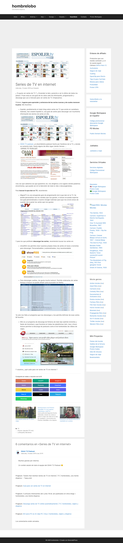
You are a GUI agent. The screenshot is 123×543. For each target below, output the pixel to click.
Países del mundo (96, 341)
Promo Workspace (96, 17)
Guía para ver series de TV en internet (37, 486)
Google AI (58, 380)
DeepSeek (58, 385)
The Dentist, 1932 (96, 213)
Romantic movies (96, 316)
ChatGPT (40, 380)
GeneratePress (72, 540)
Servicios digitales (96, 167)
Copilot (41, 389)
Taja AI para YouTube (97, 79)
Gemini (24, 385)
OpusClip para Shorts (97, 76)
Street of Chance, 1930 (98, 267)
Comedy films (95, 291)
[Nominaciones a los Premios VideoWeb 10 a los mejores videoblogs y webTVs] (49, 414)
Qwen (58, 389)
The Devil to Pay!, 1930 (98, 243)
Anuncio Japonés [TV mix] (25, 430)
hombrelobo (24, 6)
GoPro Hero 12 (101, 65)
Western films (95, 324)
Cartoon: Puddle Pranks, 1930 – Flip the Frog (98, 230)
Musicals (93, 310)
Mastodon (93, 184)
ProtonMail (94, 85)
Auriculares (94, 68)
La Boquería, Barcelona (24, 432)
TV (18, 428)
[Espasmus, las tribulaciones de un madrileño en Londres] (70, 412)
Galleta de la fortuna (97, 344)
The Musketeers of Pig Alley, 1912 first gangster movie (98, 262)
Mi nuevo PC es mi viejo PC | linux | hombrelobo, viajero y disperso (47, 514)
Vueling (92, 74)
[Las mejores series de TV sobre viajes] (26, 412)
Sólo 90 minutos (96, 352)
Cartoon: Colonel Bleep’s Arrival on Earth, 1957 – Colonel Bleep (98, 238)
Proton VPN (94, 87)
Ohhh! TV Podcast (28, 451)
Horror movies (95, 307)
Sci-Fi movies (95, 318)
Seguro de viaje (95, 71)
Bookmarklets (95, 357)
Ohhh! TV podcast (26, 144)
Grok (40, 394)
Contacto (84, 17)
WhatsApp (24, 398)
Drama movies (95, 299)
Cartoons (93, 289)
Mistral (24, 389)
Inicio (15, 17)
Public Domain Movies (98, 133)
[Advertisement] (61, 33)
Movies (93, 208)
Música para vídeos (97, 82)
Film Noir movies (96, 305)
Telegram (58, 394)
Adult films (94, 286)
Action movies (95, 283)
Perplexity (41, 385)
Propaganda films (96, 313)
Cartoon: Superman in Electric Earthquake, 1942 (98, 218)
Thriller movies (95, 321)
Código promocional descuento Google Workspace (97, 123)
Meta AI (23, 394)
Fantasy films (94, 302)
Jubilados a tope (96, 151)
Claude (24, 380)
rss (102, 283)
